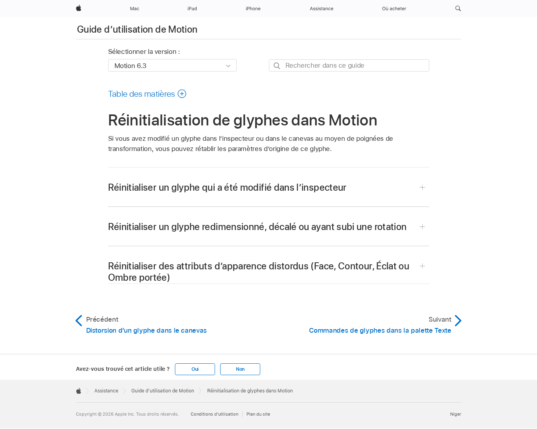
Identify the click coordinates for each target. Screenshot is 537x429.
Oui (195, 369)
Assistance (106, 391)
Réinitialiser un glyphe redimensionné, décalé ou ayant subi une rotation (257, 226)
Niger (455, 414)
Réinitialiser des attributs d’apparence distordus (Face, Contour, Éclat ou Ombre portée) (259, 271)
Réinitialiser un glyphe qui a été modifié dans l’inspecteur (227, 187)
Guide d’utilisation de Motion (137, 29)
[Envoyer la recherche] (277, 66)
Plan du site (258, 414)
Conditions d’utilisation (214, 414)
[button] (458, 8)
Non (240, 369)
